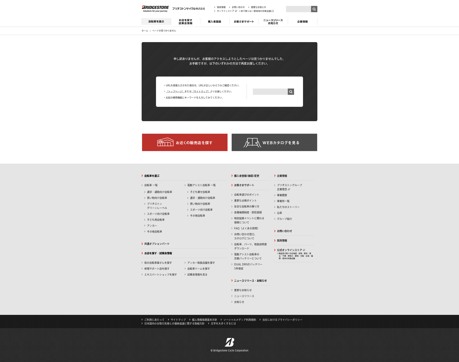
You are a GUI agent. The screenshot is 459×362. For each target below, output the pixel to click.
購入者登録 (214, 23)
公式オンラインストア (289, 250)
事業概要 (282, 195)
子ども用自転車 (156, 219)
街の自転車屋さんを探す (158, 262)
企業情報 (302, 23)
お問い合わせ (238, 7)
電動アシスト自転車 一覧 (201, 185)
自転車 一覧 (151, 185)
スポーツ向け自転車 (158, 214)
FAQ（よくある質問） (247, 228)
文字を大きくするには (223, 323)
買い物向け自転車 (157, 198)
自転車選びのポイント (246, 194)
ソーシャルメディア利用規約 (239, 319)
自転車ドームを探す (198, 268)
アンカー (152, 225)
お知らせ (239, 302)
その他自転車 (154, 231)
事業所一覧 (283, 201)
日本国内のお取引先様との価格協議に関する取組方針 (174, 323)
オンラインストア (225, 11)
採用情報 (221, 7)
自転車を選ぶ (156, 23)
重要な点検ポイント (245, 200)
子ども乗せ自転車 (200, 192)
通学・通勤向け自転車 (159, 192)
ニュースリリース (244, 296)
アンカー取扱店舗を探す (201, 262)
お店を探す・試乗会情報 (185, 23)
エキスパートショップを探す (160, 274)
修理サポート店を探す (156, 268)
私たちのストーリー (288, 207)
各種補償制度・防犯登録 (248, 212)
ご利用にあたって (154, 319)
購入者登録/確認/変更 (246, 176)
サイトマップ (178, 319)
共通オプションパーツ (156, 243)
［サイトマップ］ (200, 91)
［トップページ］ (175, 91)
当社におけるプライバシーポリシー (282, 319)
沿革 (279, 213)
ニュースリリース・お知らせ (273, 23)
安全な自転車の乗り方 (246, 206)
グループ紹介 (284, 219)
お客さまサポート (244, 23)
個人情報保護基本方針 (204, 319)
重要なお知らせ (258, 7)
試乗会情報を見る (197, 274)
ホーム (145, 31)
